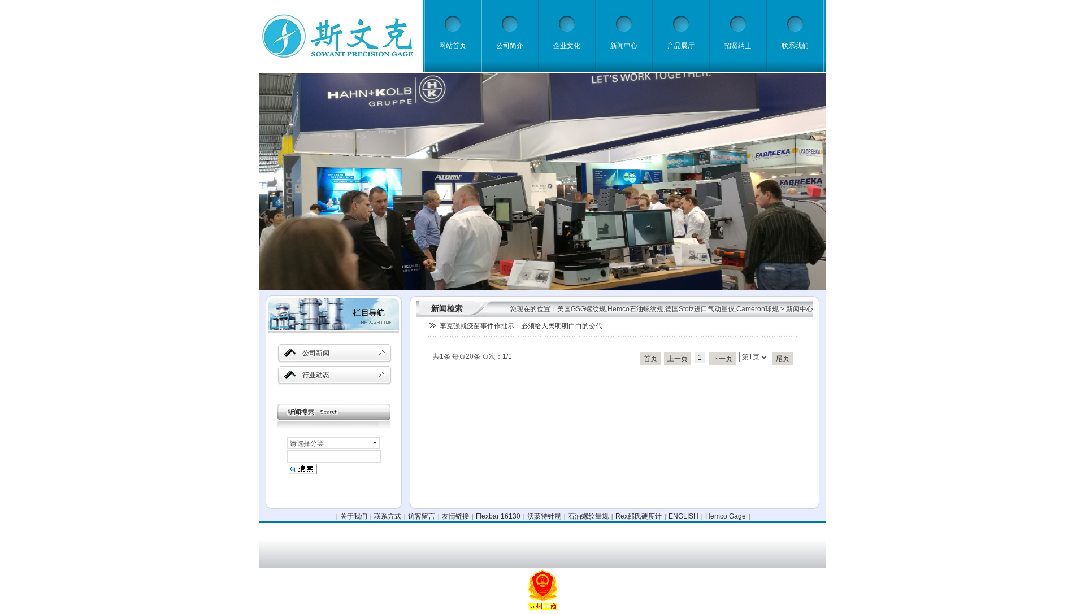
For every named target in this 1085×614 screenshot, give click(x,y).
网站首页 (452, 46)
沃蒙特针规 (544, 516)
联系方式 (387, 516)
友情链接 (455, 516)
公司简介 (509, 46)
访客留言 (421, 516)
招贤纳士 (738, 46)
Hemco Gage (725, 516)
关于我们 (353, 516)
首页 (650, 359)
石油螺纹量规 (588, 516)
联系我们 (795, 46)
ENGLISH (683, 516)
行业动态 (315, 375)
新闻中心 (623, 46)
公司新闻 (315, 353)
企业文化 (566, 46)
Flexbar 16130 (498, 516)
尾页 (782, 359)
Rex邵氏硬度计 (638, 516)
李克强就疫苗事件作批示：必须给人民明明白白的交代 (521, 326)
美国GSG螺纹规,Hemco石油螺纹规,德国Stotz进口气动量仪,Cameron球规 (668, 309)
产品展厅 (681, 46)
